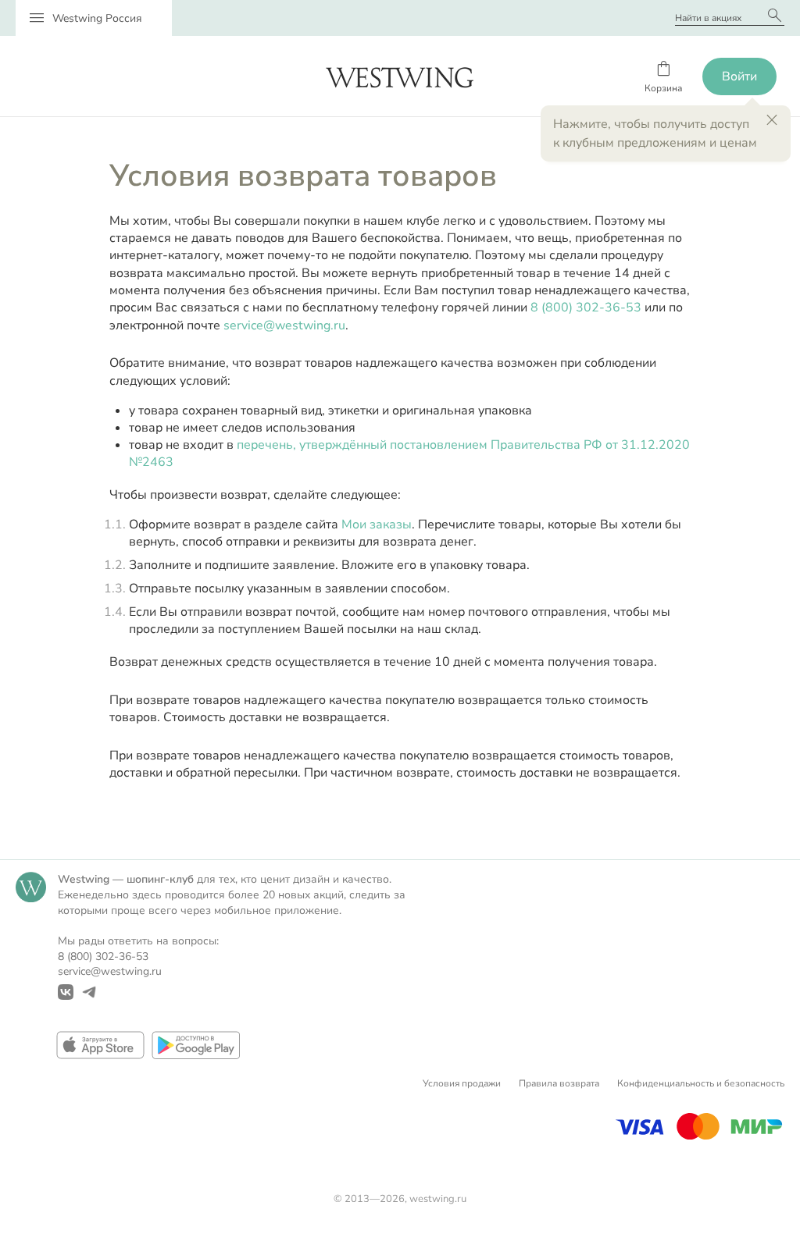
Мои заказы (376, 524)
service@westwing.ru (284, 325)
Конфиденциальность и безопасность (700, 1083)
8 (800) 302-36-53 (585, 307)
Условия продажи (462, 1083)
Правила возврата (559, 1083)
